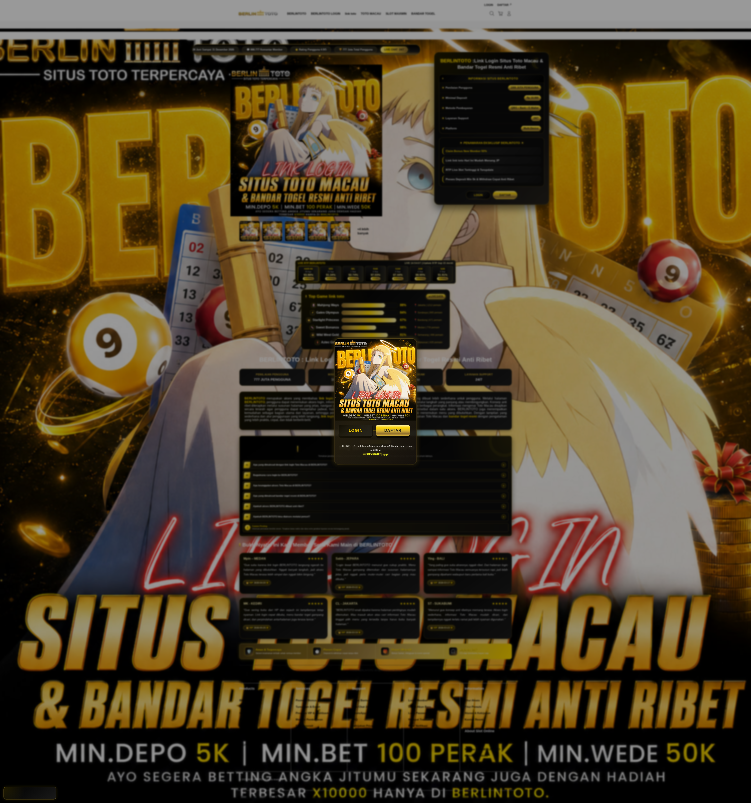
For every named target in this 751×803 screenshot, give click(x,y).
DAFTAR (393, 430)
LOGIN (356, 430)
